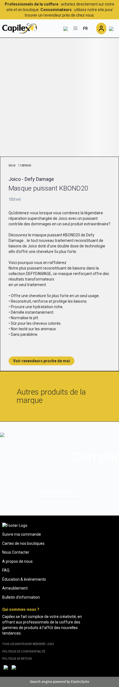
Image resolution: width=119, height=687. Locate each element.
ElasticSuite (80, 682)
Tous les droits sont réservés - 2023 (28, 644)
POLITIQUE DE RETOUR (17, 658)
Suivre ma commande (21, 534)
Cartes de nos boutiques (23, 543)
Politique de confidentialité (23, 651)
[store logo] (19, 28)
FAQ (5, 570)
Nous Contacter (15, 552)
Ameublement (15, 588)
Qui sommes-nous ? (59, 492)
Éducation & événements (24, 579)
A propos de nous (17, 561)
